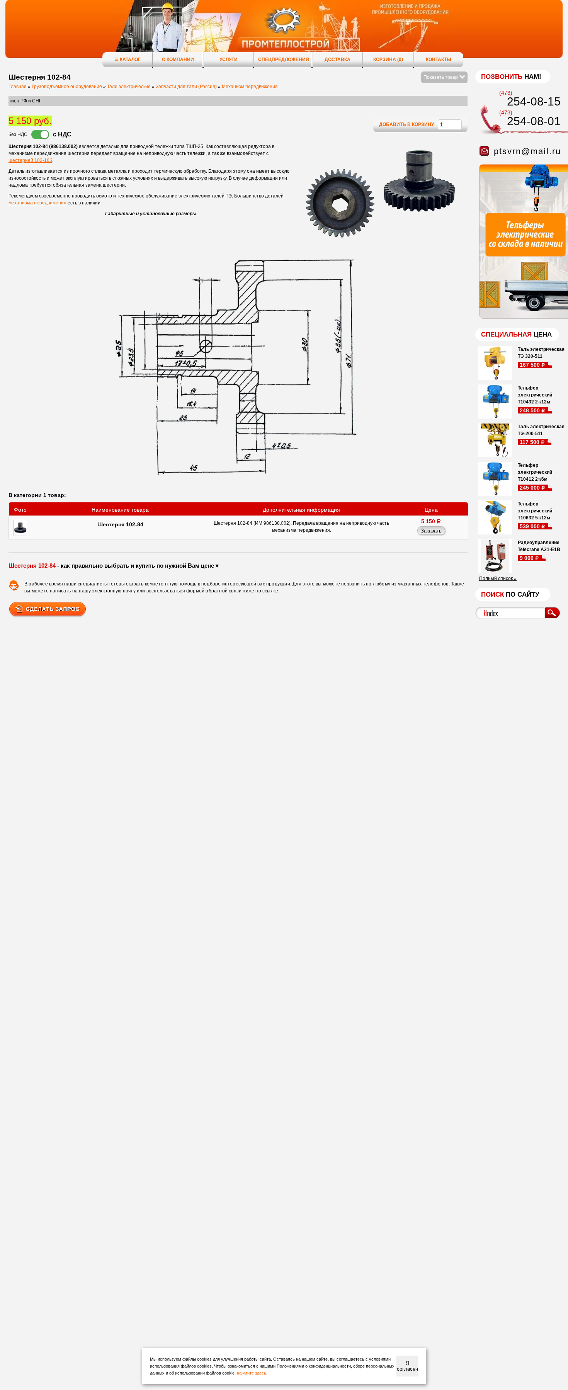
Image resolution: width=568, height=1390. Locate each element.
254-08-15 (534, 101)
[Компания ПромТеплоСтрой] (284, 33)
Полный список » (498, 578)
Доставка (337, 59)
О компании (178, 59)
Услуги (228, 59)
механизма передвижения (37, 203)
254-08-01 (534, 121)
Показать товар (441, 77)
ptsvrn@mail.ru (527, 151)
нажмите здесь (251, 1373)
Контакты (438, 59)
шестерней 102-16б (30, 160)
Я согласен (407, 1366)
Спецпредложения (283, 59)
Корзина (388, 59)
